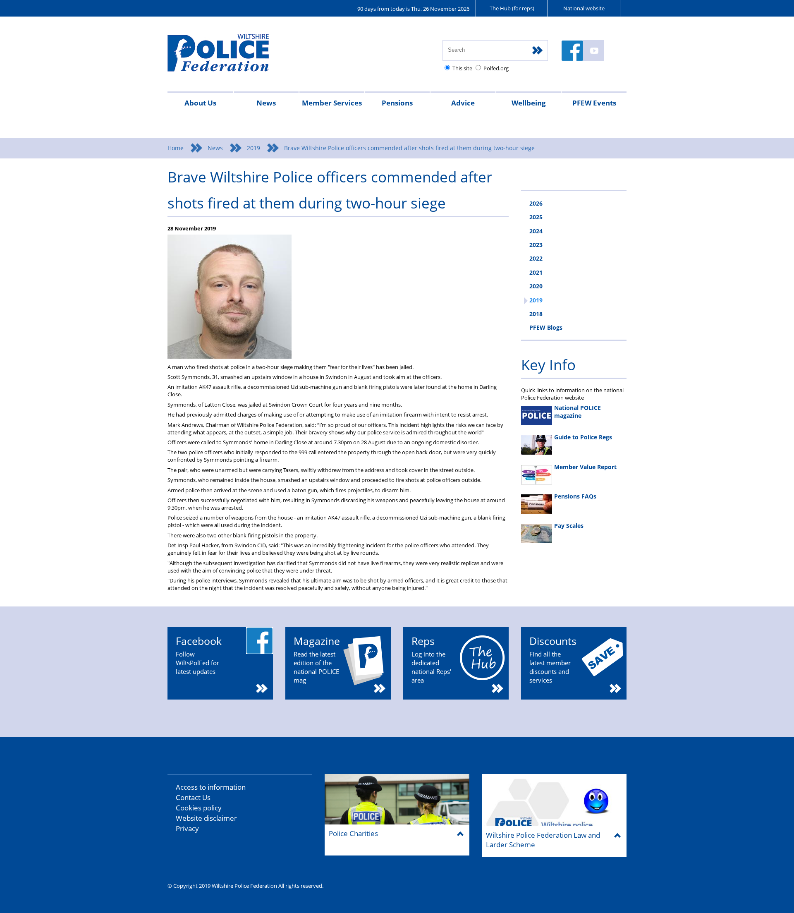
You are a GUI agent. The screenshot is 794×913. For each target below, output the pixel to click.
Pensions (397, 103)
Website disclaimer (206, 818)
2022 (536, 258)
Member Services (332, 103)
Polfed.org (496, 68)
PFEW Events (594, 103)
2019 (253, 148)
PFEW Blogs (545, 327)
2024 (536, 231)
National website (584, 8)
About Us (200, 103)
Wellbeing (529, 103)
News (266, 103)
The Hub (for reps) (512, 8)
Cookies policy (199, 807)
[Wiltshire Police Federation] (230, 56)
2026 (536, 203)
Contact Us (193, 797)
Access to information (211, 787)
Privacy (187, 828)
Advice (463, 103)
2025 (536, 217)
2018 (536, 314)
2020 (536, 286)
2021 (536, 272)
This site (462, 68)
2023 (536, 245)
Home (175, 148)
